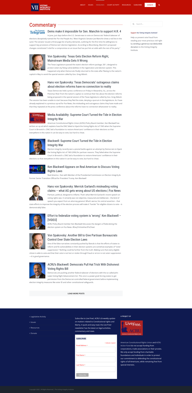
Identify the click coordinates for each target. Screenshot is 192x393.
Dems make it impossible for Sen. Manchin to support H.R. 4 (84, 31)
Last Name (80, 365)
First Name (80, 355)
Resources (35, 328)
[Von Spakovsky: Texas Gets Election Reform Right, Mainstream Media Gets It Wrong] (37, 62)
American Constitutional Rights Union (136, 342)
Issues (33, 322)
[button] (159, 4)
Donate (34, 333)
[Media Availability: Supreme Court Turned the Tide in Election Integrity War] (37, 118)
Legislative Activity (38, 316)
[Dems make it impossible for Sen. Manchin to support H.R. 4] (37, 32)
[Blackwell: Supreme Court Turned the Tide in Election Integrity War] (37, 147)
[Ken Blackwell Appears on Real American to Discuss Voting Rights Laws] (37, 169)
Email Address (82, 345)
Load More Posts (76, 293)
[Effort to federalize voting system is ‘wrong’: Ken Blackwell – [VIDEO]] (37, 222)
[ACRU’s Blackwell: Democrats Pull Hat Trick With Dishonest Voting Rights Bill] (37, 270)
